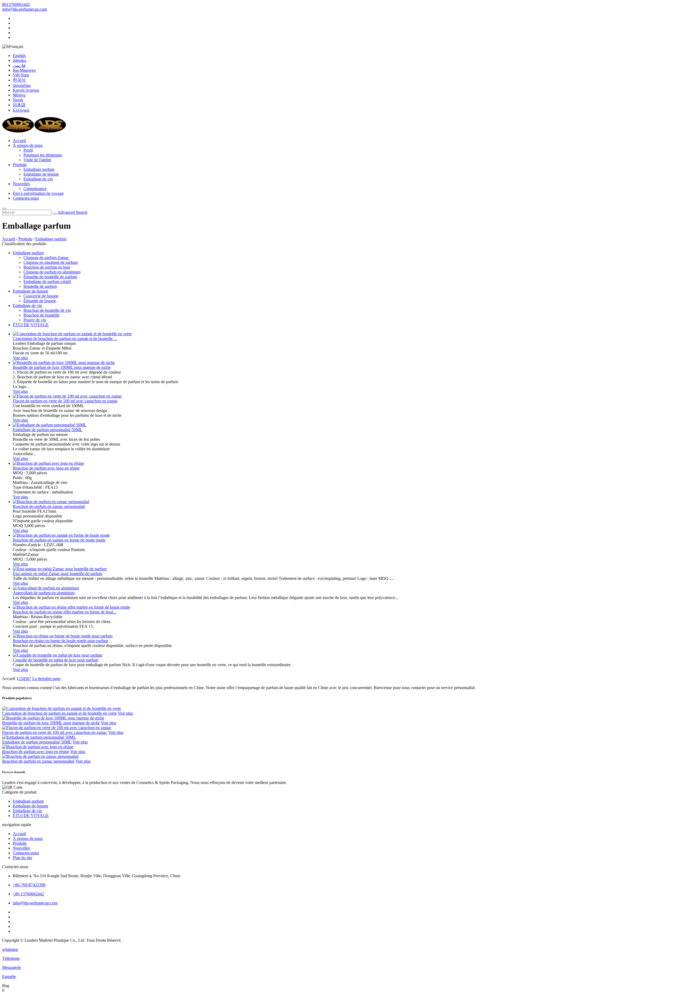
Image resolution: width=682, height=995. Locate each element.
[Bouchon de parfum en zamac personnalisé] (51, 501)
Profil (28, 150)
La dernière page (46, 678)
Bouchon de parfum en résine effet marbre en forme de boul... (64, 612)
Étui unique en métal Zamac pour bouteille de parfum (57, 573)
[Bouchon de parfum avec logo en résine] (48, 463)
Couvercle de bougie (40, 296)
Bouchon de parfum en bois (46, 267)
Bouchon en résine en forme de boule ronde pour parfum (60, 640)
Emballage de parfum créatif (47, 281)
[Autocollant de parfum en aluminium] (46, 588)
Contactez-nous (26, 198)
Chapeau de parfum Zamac (46, 257)
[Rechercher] (4, 208)
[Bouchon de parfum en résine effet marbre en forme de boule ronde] (71, 607)
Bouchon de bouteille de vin (47, 310)
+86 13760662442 (28, 894)
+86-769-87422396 (29, 885)
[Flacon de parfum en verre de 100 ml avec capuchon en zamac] (67, 396)
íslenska (19, 60)
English (19, 55)
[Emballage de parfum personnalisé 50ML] (50, 425)
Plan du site (22, 857)
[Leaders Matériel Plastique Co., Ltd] (34, 131)
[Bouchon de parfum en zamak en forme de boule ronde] (61, 535)
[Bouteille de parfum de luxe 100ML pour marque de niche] (64, 362)
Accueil (19, 140)
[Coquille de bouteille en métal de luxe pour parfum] (57, 655)
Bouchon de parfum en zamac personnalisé (49, 506)
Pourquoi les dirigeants (42, 155)
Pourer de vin (34, 320)
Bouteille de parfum (40, 286)
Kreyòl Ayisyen (26, 90)
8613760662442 (16, 4)
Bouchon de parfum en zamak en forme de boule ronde (59, 540)
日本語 (19, 105)
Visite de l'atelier (37, 159)
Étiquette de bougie (39, 300)
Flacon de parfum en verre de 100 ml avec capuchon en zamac (65, 401)
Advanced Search (72, 212)
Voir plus (20, 357)
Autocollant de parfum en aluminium (44, 592)
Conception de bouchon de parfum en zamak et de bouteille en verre (59, 713)
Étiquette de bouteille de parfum (50, 276)
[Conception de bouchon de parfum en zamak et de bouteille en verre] (72, 333)
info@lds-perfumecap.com (24, 9)
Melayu (19, 95)
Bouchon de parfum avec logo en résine (46, 468)
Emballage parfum (38, 169)
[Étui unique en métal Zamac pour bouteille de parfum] (60, 569)
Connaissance (35, 188)
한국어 (19, 80)
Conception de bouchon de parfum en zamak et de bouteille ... (65, 338)
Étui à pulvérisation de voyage (38, 193)
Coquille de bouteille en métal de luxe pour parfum (55, 660)
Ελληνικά (21, 110)
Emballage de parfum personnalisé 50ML (47, 429)
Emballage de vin (38, 179)
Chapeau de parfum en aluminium (51, 272)
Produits (20, 164)
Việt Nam (21, 75)
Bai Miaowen (24, 70)
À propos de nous (28, 145)
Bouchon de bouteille (41, 315)
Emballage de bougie (41, 174)
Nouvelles (21, 183)
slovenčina (22, 85)
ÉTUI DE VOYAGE (31, 324)
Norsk (18, 100)
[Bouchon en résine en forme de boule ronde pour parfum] (62, 636)
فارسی (19, 65)
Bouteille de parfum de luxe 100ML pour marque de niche (62, 367)
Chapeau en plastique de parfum (50, 262)
